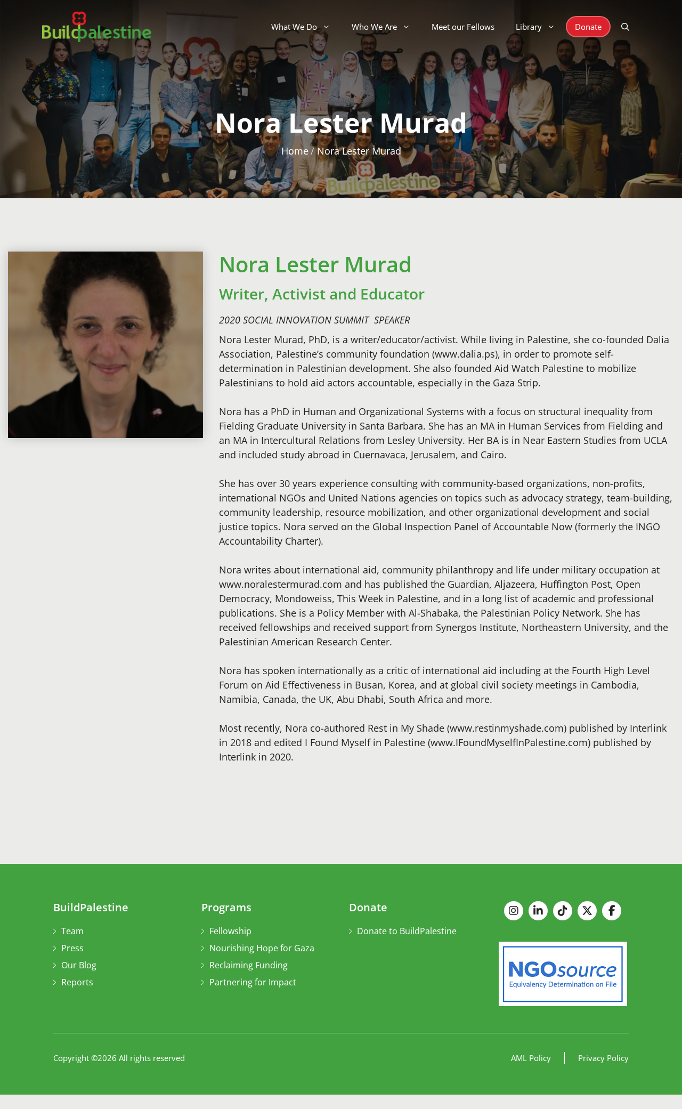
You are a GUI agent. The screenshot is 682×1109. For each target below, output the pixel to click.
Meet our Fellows (463, 26)
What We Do (294, 26)
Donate (588, 26)
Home (294, 150)
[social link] (513, 910)
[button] (625, 27)
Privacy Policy (603, 1058)
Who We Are (374, 26)
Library (529, 26)
